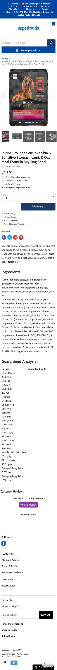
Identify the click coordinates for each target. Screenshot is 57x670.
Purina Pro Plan (12, 166)
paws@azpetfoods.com (12, 572)
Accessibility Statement (11, 656)
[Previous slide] (3, 96)
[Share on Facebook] (4, 237)
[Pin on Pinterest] (21, 237)
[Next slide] (54, 96)
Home (5, 58)
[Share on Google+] (15, 237)
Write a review (28, 504)
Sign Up (45, 614)
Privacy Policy (8, 585)
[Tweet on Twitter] (9, 237)
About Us (5, 650)
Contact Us (16, 650)
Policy (8, 636)
